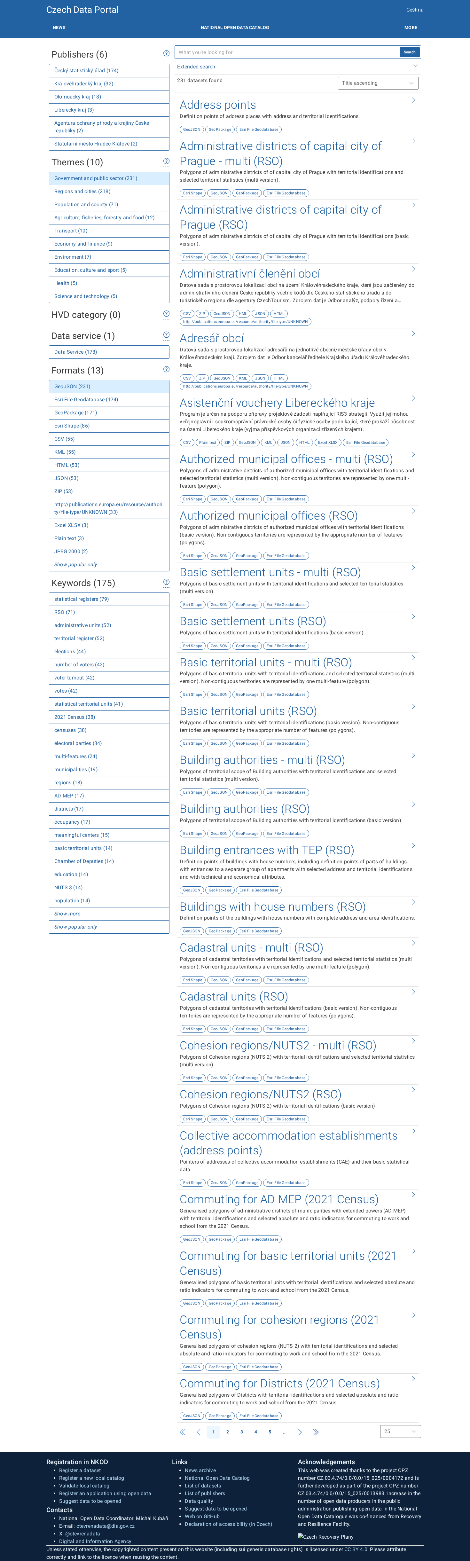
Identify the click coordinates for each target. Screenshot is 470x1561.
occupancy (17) (72, 822)
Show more (67, 914)
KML (243, 313)
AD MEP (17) (69, 796)
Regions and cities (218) (82, 191)
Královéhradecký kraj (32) (84, 84)
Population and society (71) (86, 204)
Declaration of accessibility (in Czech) (228, 1524)
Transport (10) (71, 231)
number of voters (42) (79, 665)
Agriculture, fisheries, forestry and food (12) (104, 218)
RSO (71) (64, 612)
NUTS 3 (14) (68, 887)
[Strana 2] (300, 1432)
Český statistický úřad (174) (86, 70)
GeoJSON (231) (72, 386)
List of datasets (203, 1486)
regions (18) (68, 783)
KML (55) (65, 452)
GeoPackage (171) (75, 413)
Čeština (415, 10)
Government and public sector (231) (95, 178)
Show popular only (75, 564)
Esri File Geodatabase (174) (86, 399)
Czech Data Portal (82, 9)
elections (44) (70, 651)
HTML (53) (67, 465)
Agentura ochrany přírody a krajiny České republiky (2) (101, 127)
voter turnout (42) (74, 678)
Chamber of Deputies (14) (84, 861)
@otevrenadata (82, 1534)
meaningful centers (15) (82, 835)
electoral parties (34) (78, 743)
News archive (200, 1470)
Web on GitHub (202, 1516)
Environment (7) (72, 257)
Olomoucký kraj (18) (77, 97)
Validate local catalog (84, 1486)
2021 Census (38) (74, 717)
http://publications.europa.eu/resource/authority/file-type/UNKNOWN (245, 321)
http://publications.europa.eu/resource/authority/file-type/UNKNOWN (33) (108, 508)
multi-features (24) (76, 756)
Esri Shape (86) (72, 426)
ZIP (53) (63, 491)
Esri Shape (192, 193)
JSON (260, 313)
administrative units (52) (82, 625)
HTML (279, 313)
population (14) (72, 901)
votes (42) (66, 691)
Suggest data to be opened (90, 1501)
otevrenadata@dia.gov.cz (105, 1526)
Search (410, 52)
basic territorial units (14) (83, 848)
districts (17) (69, 809)
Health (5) (65, 283)
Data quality (199, 1501)
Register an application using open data (105, 1493)
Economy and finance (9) (83, 244)
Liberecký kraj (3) (74, 110)
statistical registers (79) (81, 599)
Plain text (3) (69, 538)
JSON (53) (66, 478)
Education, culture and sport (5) (90, 270)
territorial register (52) (79, 638)
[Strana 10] (316, 1432)
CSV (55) (64, 439)
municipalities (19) (76, 769)
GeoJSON (191, 129)
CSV (187, 313)
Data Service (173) (76, 352)
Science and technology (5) (85, 296)
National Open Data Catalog (217, 1478)
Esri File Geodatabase (258, 129)
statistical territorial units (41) (88, 704)
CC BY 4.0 (355, 1549)
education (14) (71, 874)
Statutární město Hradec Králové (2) (95, 144)
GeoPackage (220, 129)
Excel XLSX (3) (71, 525)
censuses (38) (70, 730)
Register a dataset (80, 1470)
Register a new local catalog (91, 1478)
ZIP (202, 313)
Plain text (207, 442)
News (59, 27)
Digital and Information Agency (95, 1541)
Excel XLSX (328, 442)
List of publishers (205, 1493)
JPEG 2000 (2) (71, 551)
